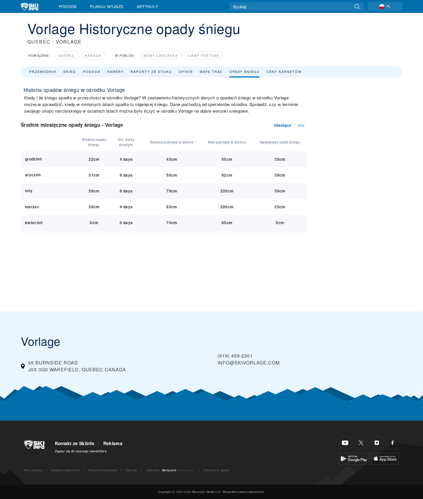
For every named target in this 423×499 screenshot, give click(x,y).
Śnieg (69, 71)
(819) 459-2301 (235, 355)
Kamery (115, 71)
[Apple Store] (385, 458)
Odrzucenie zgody (216, 470)
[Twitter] (361, 443)
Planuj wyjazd (106, 6)
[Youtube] (345, 443)
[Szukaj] (356, 6)
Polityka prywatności (65, 470)
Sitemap (131, 470)
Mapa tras (211, 71)
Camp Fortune (204, 55)
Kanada (93, 55)
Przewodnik (42, 71)
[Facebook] (392, 443)
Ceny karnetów (284, 71)
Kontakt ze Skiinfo (74, 443)
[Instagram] (377, 443)
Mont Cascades (161, 55)
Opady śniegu (244, 71)
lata (301, 125)
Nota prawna (33, 470)
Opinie (186, 71)
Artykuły (147, 6)
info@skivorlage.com (249, 362)
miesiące (282, 125)
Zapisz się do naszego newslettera (81, 451)
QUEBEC (39, 41)
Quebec (66, 55)
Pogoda (68, 6)
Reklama (113, 443)
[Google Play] (354, 458)
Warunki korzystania (102, 470)
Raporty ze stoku (151, 71)
